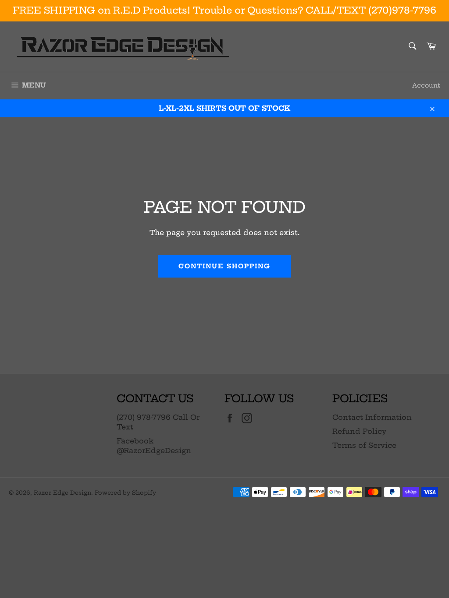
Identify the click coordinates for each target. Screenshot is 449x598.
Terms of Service (364, 445)
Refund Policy (359, 431)
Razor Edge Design (62, 492)
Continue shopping (224, 266)
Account (426, 85)
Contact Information (372, 417)
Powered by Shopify (125, 492)
